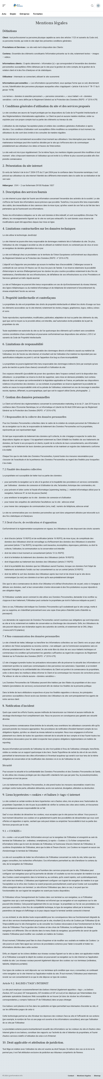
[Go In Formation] (18, 5)
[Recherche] (92, 6)
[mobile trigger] (5, 5)
